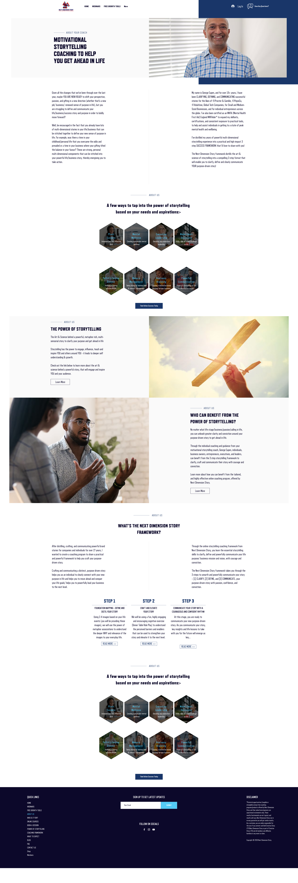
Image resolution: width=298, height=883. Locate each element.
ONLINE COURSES (33, 822)
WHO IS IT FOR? (32, 818)
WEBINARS (30, 807)
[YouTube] (153, 829)
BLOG (29, 840)
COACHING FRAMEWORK (35, 833)
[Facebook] (144, 829)
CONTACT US (31, 848)
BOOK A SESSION (33, 825)
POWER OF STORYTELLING (35, 829)
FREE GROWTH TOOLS (34, 810)
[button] (109, 644)
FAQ (28, 844)
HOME (29, 803)
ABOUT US (30, 814)
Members (30, 855)
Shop (29, 851)
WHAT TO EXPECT (33, 836)
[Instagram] (148, 829)
